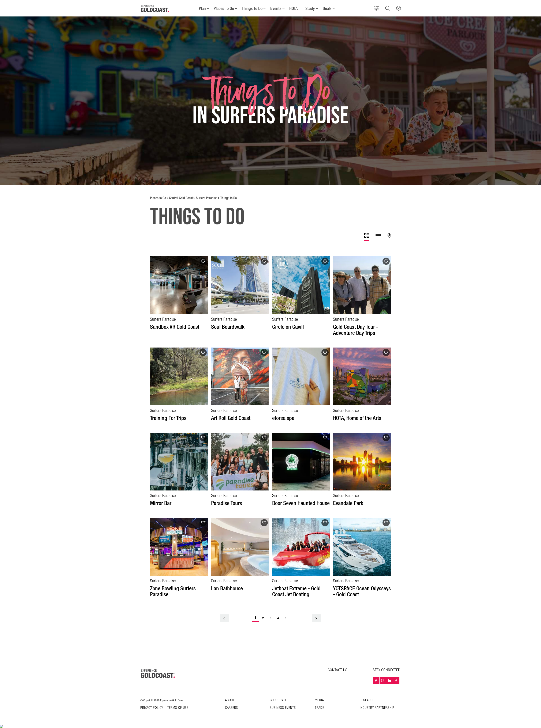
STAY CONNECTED (386, 670)
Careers (231, 708)
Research (367, 700)
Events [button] (275, 8)
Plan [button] (202, 8)
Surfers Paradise (206, 198)
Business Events (283, 708)
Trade (319, 708)
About (230, 700)
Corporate (278, 700)
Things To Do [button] (252, 8)
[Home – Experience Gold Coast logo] (158, 673)
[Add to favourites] (203, 261)
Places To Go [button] (224, 8)
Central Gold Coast (181, 198)
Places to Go (158, 198)
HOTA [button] (293, 8)
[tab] (366, 237)
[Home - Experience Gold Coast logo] (155, 8)
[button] (376, 8)
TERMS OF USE (178, 707)
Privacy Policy (151, 707)
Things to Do (228, 198)
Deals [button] (327, 8)
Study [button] (310, 8)
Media (319, 700)
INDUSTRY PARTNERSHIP (377, 708)
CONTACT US (337, 670)
